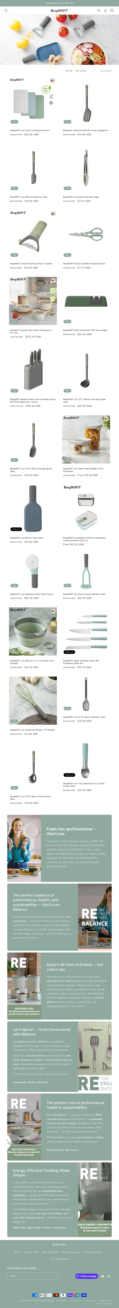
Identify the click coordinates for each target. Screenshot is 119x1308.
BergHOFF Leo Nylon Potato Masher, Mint (84, 594)
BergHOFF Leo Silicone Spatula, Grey (28, 197)
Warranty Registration (71, 1252)
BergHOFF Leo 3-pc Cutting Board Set (29, 130)
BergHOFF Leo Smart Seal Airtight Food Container (83, 470)
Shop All (28, 1252)
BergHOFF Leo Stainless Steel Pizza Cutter (31, 594)
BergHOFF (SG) (32, 1300)
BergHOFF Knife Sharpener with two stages (85, 330)
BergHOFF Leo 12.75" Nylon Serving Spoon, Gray (31, 470)
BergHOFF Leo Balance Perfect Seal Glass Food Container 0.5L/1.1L (84, 539)
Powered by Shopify (46, 1300)
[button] (6, 10)
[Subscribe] (56, 1276)
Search (17, 1252)
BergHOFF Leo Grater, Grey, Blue (26, 538)
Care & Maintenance (59, 1258)
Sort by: (69, 70)
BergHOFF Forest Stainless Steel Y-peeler (31, 263)
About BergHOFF (50, 1252)
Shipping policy (106, 1300)
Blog (37, 1252)
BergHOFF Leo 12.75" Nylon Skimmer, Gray (84, 717)
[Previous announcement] (5, 3)
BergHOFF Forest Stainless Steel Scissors (84, 263)
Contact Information (93, 1252)
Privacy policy (75, 1300)
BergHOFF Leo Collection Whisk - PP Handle (32, 730)
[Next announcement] (113, 3)
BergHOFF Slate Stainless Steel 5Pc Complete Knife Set (81, 662)
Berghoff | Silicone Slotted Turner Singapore (85, 130)
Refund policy (62, 1300)
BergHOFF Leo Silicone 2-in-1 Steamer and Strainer (32, 662)
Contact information (104, 1303)
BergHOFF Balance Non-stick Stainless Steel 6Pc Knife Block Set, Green (32, 400)
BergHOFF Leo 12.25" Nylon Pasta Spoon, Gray (30, 797)
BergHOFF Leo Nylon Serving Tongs (81, 197)
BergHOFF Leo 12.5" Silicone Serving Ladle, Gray (84, 400)
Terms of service (90, 1300)
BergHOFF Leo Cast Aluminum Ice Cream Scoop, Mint (84, 784)
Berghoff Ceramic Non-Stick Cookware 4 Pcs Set (31, 331)
